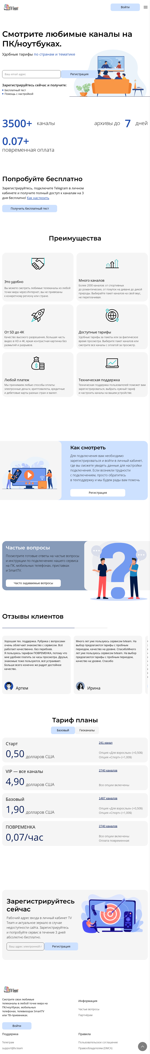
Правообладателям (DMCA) (95, 1048)
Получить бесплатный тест (30, 208)
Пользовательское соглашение (98, 1042)
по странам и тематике (54, 54)
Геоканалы (87, 730)
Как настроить (38, 197)
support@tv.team (12, 1048)
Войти (125, 7)
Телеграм (8, 1042)
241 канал (105, 742)
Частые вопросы (88, 1009)
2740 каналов (108, 770)
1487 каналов (108, 798)
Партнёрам (85, 1015)
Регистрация (79, 74)
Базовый (63, 730)
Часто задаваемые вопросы (33, 583)
